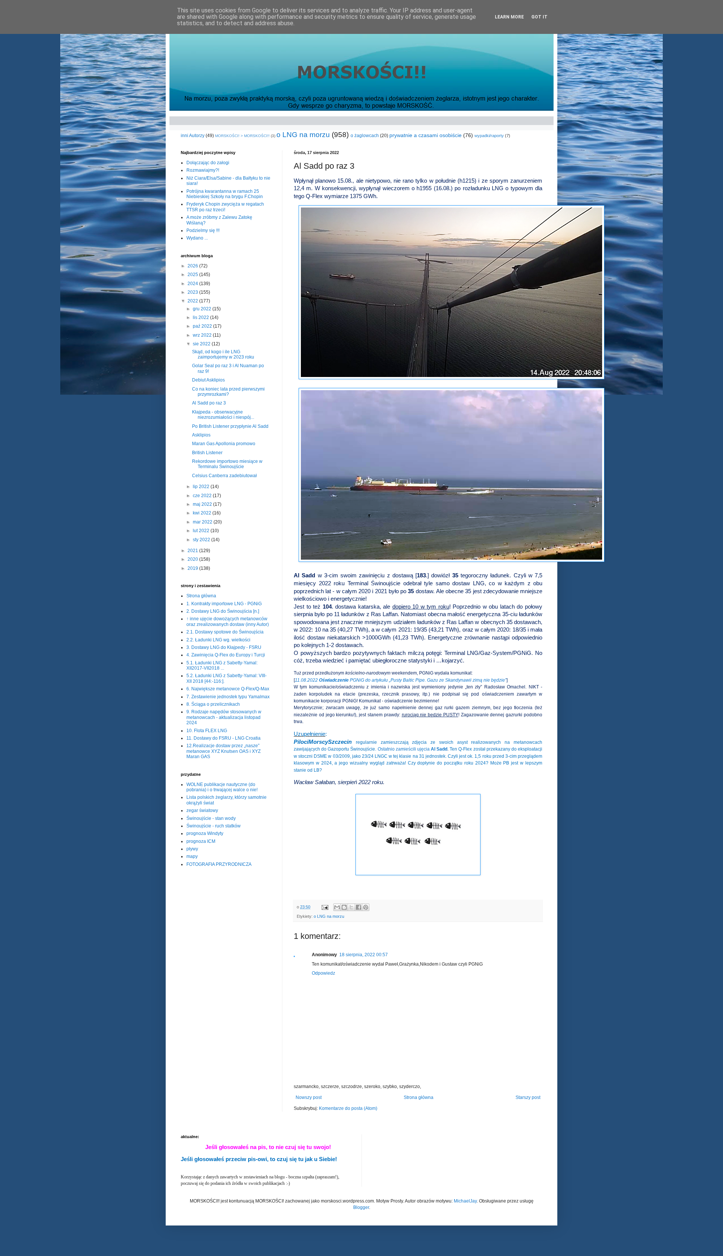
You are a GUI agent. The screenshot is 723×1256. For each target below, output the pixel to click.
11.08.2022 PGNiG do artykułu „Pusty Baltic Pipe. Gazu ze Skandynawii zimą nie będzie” (400, 680)
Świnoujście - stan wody (211, 818)
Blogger (361, 1207)
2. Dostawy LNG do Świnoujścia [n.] (222, 611)
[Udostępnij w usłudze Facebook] (358, 907)
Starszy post (528, 1097)
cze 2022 (203, 495)
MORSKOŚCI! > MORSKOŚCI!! (242, 136)
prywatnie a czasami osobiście (425, 135)
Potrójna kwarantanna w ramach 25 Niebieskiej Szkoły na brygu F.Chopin (224, 194)
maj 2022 (203, 504)
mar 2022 (203, 522)
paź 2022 (203, 326)
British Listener (207, 452)
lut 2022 (201, 530)
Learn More (509, 17)
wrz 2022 (203, 335)
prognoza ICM (200, 841)
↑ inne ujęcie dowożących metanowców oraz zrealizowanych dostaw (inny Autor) (227, 621)
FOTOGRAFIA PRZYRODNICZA (219, 864)
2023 (193, 292)
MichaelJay (465, 1201)
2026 (193, 266)
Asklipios (201, 435)
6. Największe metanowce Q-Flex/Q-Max (227, 688)
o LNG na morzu (303, 135)
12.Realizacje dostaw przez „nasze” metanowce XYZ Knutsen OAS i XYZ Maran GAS (223, 751)
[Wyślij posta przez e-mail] (324, 907)
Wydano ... (197, 238)
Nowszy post (309, 1097)
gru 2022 (202, 308)
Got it (539, 17)
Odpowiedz (323, 973)
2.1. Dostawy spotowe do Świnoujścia (225, 632)
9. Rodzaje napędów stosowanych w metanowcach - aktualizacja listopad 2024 (223, 717)
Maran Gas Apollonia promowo (223, 443)
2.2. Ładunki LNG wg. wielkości (218, 639)
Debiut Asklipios (208, 380)
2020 (193, 559)
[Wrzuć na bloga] (344, 907)
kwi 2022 (202, 513)
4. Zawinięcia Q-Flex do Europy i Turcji (225, 655)
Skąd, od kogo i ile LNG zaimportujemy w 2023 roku (223, 354)
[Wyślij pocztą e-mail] (337, 907)
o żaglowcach (365, 135)
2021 (193, 550)
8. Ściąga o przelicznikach (213, 704)
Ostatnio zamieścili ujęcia (413, 749)
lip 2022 (201, 486)
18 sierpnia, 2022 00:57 (363, 954)
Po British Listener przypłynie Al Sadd (230, 426)
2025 (193, 274)
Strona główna (418, 1097)
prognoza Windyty (204, 833)
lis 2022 (201, 317)
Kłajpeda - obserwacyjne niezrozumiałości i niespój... (223, 414)
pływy (192, 849)
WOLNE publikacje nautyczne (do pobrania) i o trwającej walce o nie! (222, 787)
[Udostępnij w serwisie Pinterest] (365, 907)
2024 (193, 283)
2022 (193, 301)
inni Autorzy (192, 135)
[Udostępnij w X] (351, 907)
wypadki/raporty (489, 135)
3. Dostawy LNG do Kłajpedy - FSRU (223, 647)
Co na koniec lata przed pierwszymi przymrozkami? (228, 391)
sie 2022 (202, 343)
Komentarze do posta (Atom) (348, 1108)
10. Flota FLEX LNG (206, 730)
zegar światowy (202, 810)
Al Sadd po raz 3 (209, 403)
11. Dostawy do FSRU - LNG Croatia (223, 738)
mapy (192, 856)
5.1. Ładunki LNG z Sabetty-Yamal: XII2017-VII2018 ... (222, 665)
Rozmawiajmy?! (202, 170)
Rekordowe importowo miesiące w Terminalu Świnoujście (227, 464)
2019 (193, 568)
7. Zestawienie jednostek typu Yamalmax (228, 696)
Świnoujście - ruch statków (213, 826)
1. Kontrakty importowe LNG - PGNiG (224, 603)
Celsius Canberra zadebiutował (224, 475)
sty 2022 (202, 539)
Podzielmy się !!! (203, 230)
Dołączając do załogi (207, 162)
